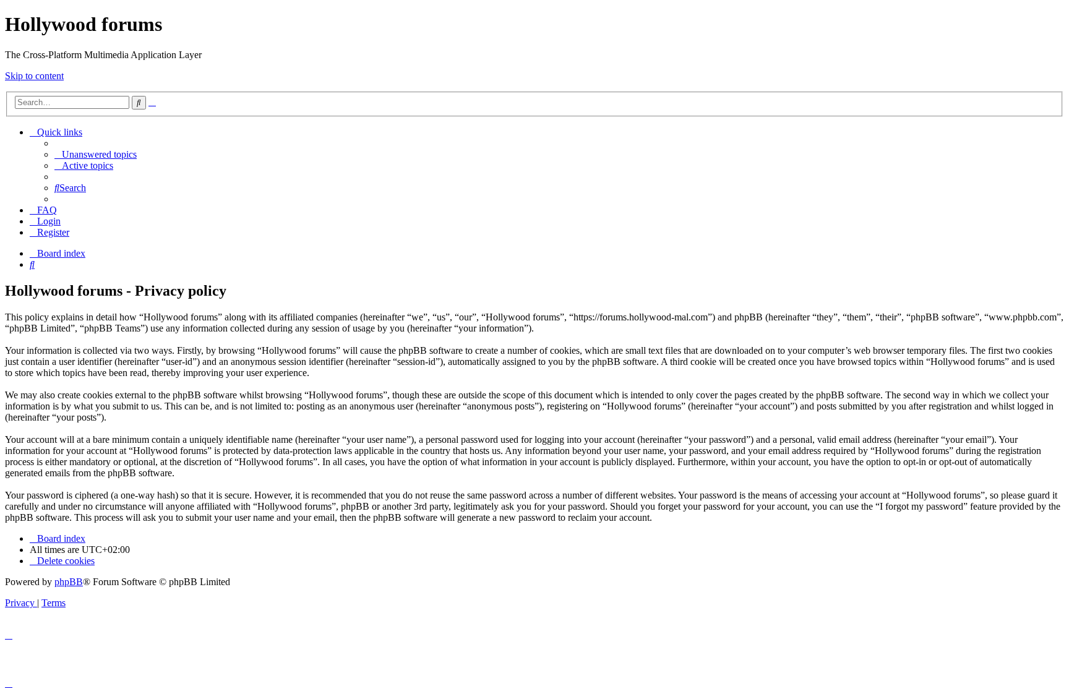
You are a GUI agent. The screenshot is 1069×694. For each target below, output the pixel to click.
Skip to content (34, 76)
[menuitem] (95, 154)
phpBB (68, 581)
